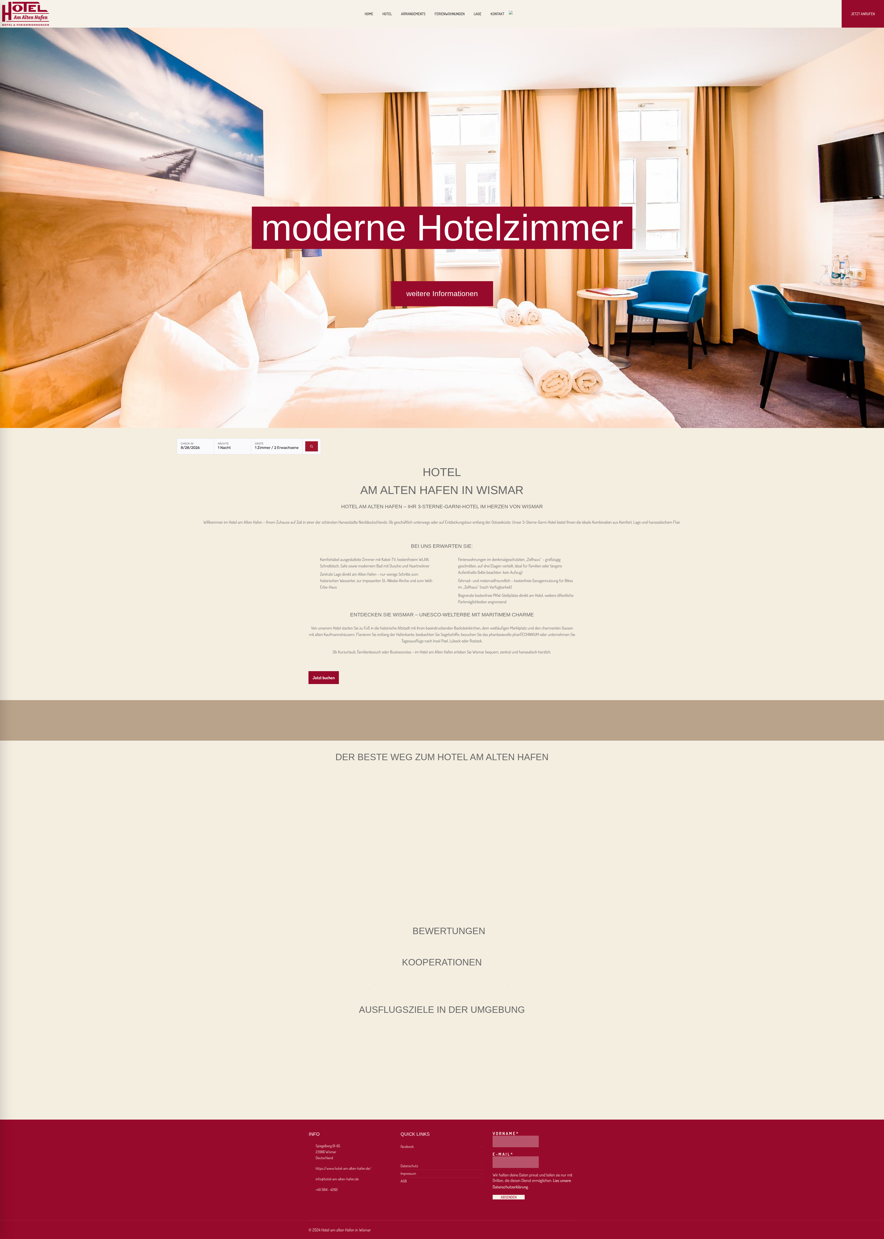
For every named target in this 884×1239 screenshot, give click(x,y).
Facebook (407, 1146)
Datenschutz (409, 1166)
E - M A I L (503, 1154)
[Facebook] (825, 13)
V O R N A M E (505, 1133)
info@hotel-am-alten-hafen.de (337, 1179)
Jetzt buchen (324, 677)
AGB (404, 1181)
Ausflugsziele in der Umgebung (442, 1010)
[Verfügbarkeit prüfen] (311, 446)
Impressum (408, 1173)
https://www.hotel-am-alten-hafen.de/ (343, 1168)
